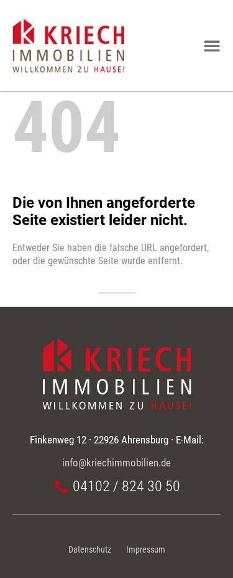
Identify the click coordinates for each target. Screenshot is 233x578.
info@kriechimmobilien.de (116, 462)
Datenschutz (89, 550)
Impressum (145, 550)
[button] (212, 45)
